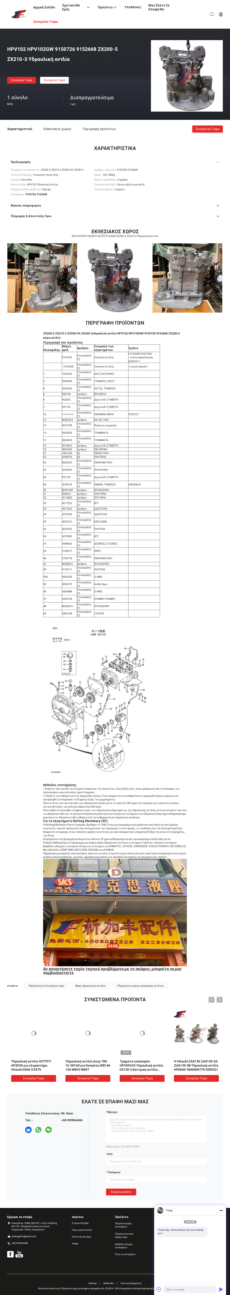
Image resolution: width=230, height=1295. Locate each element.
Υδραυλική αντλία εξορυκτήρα (46, 985)
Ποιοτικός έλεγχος (81, 1237)
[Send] (221, 1289)
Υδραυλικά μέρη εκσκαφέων (123, 1225)
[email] (28, 1130)
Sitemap (92, 1283)
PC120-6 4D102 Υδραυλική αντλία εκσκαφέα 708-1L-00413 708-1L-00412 (85, 1065)
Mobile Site (108, 1283)
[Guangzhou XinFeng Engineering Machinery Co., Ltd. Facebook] (10, 1254)
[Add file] (158, 1289)
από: (110, 1154)
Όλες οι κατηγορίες (125, 1254)
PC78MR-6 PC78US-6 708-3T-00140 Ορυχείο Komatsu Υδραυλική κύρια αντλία (141, 1065)
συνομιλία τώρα (21, 80)
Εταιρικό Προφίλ (80, 1223)
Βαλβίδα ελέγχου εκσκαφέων (124, 1246)
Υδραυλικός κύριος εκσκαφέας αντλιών (140, 985)
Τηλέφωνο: (114, 1172)
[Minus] (221, 1210)
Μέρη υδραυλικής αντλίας (90, 985)
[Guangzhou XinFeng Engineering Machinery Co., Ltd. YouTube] (19, 1254)
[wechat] (48, 1130)
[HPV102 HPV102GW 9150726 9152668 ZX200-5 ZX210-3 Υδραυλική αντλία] (187, 75)
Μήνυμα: (112, 1112)
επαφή (75, 1243)
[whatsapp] (38, 1130)
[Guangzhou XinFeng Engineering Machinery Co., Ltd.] (18, 14)
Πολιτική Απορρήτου (131, 1283)
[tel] (58, 1130)
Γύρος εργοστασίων (82, 1230)
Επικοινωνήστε (121, 1192)
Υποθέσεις (133, 7)
